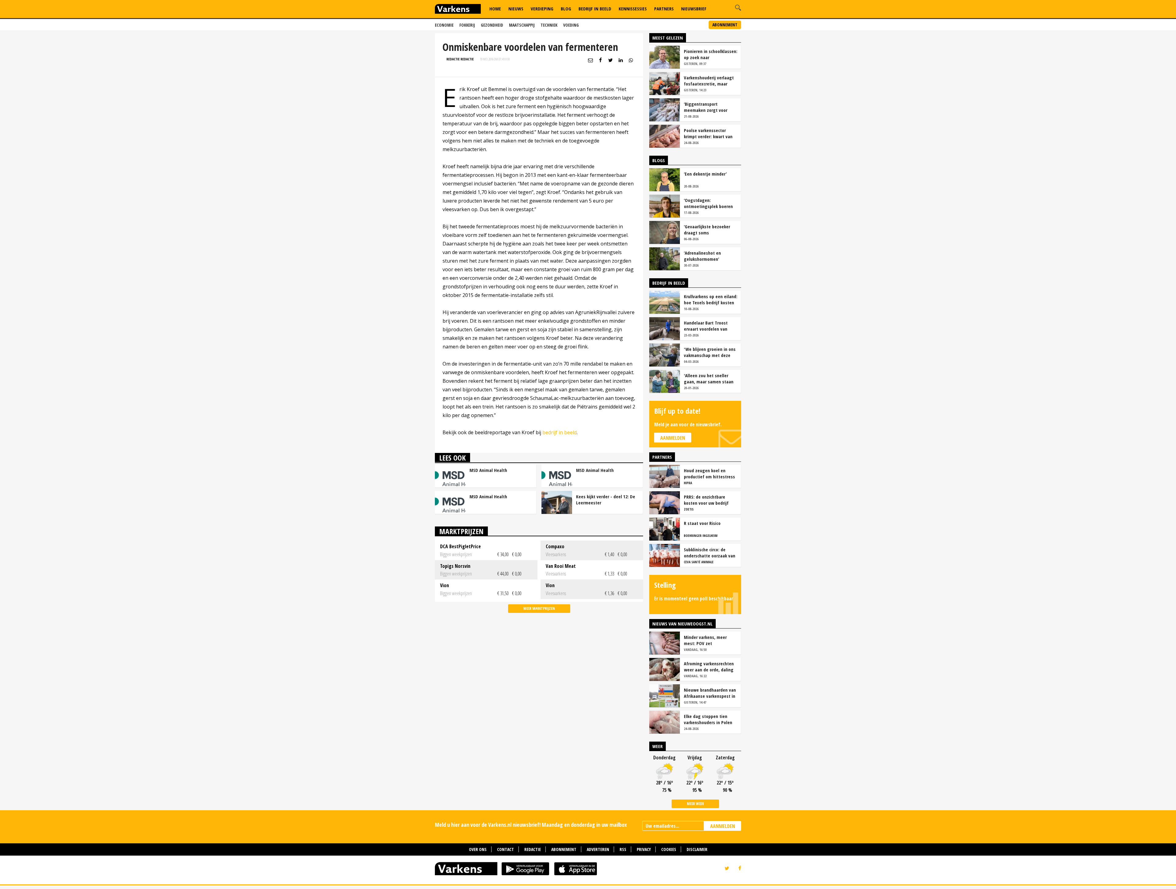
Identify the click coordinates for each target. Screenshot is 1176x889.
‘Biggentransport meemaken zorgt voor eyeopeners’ (705, 107)
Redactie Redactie (460, 59)
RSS (623, 849)
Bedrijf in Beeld (595, 9)
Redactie (532, 849)
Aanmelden (672, 438)
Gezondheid (492, 25)
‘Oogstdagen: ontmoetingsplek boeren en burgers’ (708, 203)
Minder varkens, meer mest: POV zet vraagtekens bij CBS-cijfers (710, 640)
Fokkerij (467, 25)
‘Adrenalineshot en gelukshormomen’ (702, 256)
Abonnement (724, 25)
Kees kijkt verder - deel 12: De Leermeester (605, 499)
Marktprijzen (461, 531)
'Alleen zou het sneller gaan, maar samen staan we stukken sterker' (708, 378)
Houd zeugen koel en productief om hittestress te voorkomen (709, 473)
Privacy (644, 849)
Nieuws (515, 9)
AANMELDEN (722, 826)
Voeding (571, 25)
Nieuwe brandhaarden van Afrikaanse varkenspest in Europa (710, 693)
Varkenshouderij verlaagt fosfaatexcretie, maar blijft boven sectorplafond (710, 80)
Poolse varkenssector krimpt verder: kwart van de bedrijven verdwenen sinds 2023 (708, 133)
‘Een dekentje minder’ (705, 174)
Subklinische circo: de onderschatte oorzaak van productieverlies (709, 552)
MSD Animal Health (488, 470)
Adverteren (598, 849)
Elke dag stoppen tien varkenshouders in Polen (708, 719)
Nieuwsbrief (694, 9)
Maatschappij (522, 25)
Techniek (549, 25)
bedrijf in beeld (559, 432)
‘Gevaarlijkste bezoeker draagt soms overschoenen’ (707, 229)
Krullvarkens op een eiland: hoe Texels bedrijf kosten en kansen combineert (710, 299)
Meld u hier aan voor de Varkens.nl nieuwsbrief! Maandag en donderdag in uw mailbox (531, 824)
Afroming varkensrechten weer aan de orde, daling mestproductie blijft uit (709, 666)
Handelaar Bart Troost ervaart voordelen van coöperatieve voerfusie (706, 326)
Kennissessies (633, 9)
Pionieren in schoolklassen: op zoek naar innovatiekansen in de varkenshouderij (710, 54)
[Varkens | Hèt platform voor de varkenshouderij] (458, 9)
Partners (664, 9)
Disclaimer (697, 849)
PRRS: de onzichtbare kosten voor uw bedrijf (706, 500)
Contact (505, 849)
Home (495, 9)
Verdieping (542, 9)
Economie (444, 25)
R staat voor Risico (702, 523)
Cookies (668, 849)
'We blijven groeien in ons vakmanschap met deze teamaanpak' (710, 352)
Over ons (478, 849)
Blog (566, 9)
